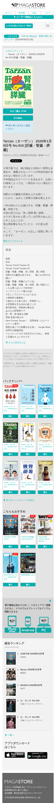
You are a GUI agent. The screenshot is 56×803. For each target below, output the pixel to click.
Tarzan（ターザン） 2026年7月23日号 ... (10, 447)
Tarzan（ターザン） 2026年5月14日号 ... (45, 485)
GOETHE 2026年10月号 (10, 538)
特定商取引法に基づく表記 (16, 790)
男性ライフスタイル (13, 241)
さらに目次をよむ (17, 342)
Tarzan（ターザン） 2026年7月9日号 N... (27, 447)
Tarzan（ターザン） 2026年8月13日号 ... (45, 409)
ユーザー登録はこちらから (29, 17)
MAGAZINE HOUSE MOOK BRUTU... (44, 539)
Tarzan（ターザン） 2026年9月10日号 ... (10, 409)
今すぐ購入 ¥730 (18, 111)
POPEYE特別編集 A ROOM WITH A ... (27, 539)
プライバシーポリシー (36, 787)
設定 (34, 13)
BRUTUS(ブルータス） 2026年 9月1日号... (10, 577)
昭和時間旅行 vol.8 (28, 575)
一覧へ (10, 735)
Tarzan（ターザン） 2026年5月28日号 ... (28, 485)
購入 (10, 416)
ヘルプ (47, 13)
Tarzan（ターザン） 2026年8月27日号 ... (28, 409)
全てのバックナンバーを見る (19, 500)
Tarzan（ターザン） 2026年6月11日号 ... (10, 485)
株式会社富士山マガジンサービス (28, 793)
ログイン (8, 13)
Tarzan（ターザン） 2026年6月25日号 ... (45, 447)
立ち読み (18, 118)
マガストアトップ (14, 51)
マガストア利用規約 (13, 787)
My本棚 (22, 13)
